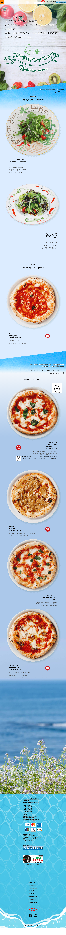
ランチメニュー (32, 893)
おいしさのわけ (32, 885)
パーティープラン (33, 899)
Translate (54, 2)
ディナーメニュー (33, 896)
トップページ (32, 882)
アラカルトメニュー (33, 888)
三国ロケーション (33, 902)
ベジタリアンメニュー (34, 890)
